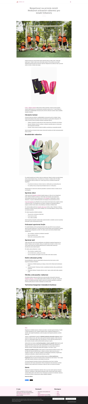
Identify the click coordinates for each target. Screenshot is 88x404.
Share (27, 380)
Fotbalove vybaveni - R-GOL (31, 278)
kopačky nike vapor (42, 207)
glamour (18, 395)
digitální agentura (41, 395)
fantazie (20, 392)
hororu (24, 393)
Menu (71, 2)
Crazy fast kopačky (29, 201)
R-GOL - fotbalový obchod (30, 107)
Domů (58, 391)
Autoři (58, 393)
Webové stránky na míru (42, 394)
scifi (19, 393)
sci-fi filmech (47, 198)
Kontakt (58, 394)
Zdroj (26, 327)
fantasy (21, 393)
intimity (28, 393)
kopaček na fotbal (36, 195)
